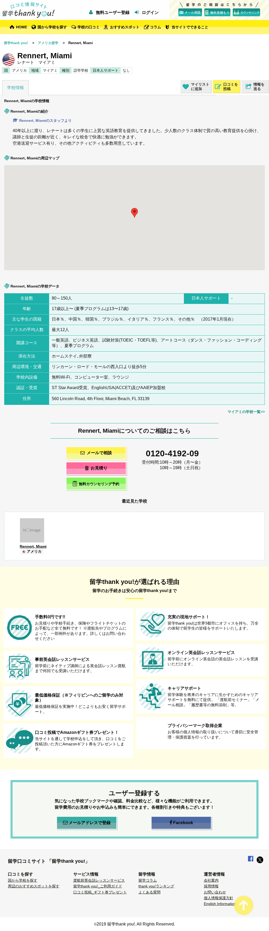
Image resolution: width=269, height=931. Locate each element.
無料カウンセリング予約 (99, 484)
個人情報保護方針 (218, 898)
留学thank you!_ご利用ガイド (97, 886)
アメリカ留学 (48, 43)
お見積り (99, 468)
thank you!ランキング (156, 886)
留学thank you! (16, 43)
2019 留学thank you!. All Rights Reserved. (136, 924)
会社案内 (211, 880)
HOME (21, 27)
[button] (96, 229)
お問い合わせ (215, 892)
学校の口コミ (88, 27)
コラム (155, 27)
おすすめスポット (124, 27)
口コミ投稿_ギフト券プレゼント (100, 892)
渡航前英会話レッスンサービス (99, 880)
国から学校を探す (52, 27)
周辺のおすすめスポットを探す (33, 886)
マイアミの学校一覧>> (246, 412)
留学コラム (147, 880)
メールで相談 (99, 453)
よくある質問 (149, 892)
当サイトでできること (190, 27)
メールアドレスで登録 (90, 822)
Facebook (183, 822)
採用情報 (211, 886)
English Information (220, 904)
